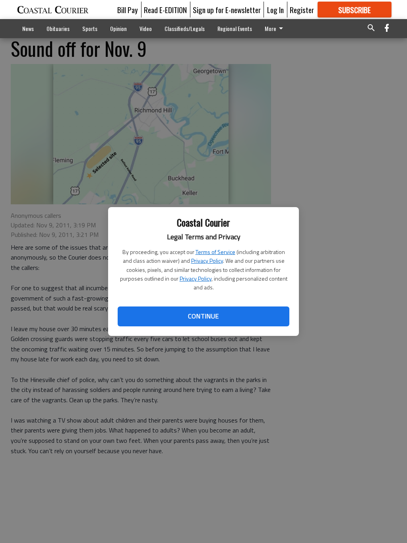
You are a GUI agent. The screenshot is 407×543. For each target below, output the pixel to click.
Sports (89, 28)
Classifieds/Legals (185, 28)
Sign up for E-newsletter (227, 9)
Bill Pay (127, 9)
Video (146, 28)
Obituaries (58, 28)
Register (302, 9)
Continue (203, 316)
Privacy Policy (207, 260)
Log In (275, 9)
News (28, 28)
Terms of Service (215, 252)
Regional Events (234, 28)
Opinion (118, 28)
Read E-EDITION (165, 9)
